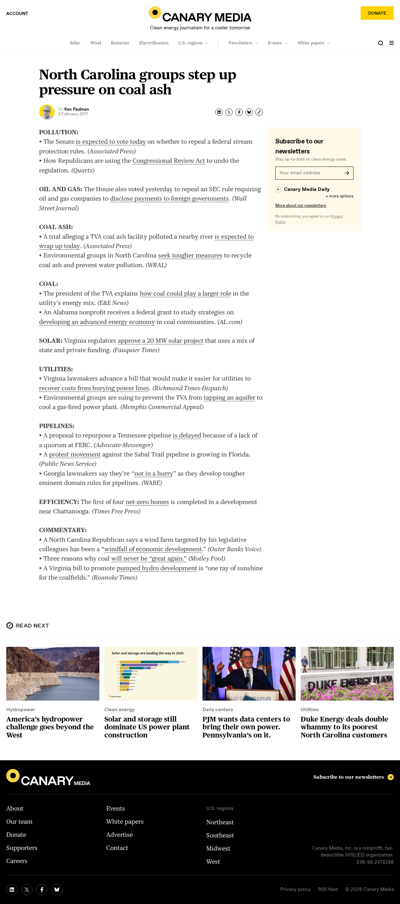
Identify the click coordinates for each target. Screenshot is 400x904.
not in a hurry (153, 473)
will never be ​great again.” (149, 558)
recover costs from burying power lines (94, 388)
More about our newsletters (300, 205)
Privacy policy (295, 890)
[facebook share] (239, 112)
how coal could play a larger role (185, 293)
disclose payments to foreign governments (169, 198)
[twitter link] (26, 889)
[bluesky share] (249, 112)
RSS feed (328, 890)
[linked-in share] (219, 112)
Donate (377, 13)
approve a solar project (160, 340)
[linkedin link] (12, 889)
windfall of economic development (153, 549)
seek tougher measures (190, 255)
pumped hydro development (157, 568)
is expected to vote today (111, 141)
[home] (200, 14)
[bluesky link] (56, 889)
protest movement (75, 454)
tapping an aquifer (229, 397)
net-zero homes (147, 502)
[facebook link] (42, 889)
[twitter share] (229, 112)
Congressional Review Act (168, 160)
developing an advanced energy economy (97, 322)
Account (17, 14)
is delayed (187, 435)
